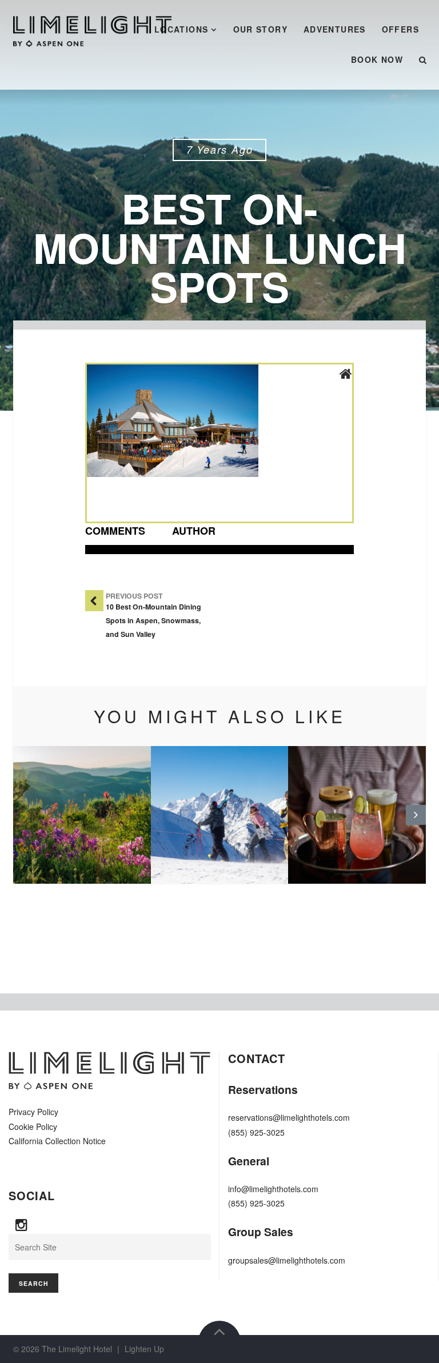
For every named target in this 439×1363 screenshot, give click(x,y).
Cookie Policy (33, 1126)
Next (416, 824)
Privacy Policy (33, 1111)
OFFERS (400, 29)
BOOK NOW (377, 59)
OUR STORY (260, 29)
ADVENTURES (335, 29)
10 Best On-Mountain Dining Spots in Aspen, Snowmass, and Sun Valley (153, 620)
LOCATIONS (181, 29)
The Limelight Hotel (77, 1348)
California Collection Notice (57, 1140)
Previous (23, 824)
